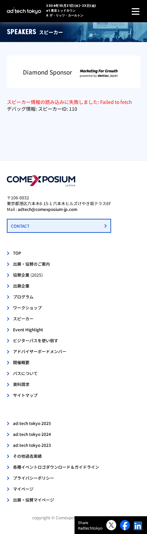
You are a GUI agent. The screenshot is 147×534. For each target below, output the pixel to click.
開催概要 (21, 362)
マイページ (23, 489)
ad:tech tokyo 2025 (32, 423)
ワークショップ (27, 307)
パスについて (25, 373)
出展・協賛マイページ (33, 500)
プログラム (23, 296)
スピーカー (23, 318)
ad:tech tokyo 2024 (32, 434)
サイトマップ (25, 395)
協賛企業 (28, 275)
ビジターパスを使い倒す (35, 340)
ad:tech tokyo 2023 (32, 445)
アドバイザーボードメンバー (39, 351)
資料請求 (21, 384)
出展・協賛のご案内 (31, 264)
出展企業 (21, 286)
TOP (17, 253)
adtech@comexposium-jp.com (47, 209)
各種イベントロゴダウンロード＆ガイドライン (56, 467)
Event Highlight (28, 329)
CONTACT (20, 226)
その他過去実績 (27, 456)
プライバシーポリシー (33, 478)
